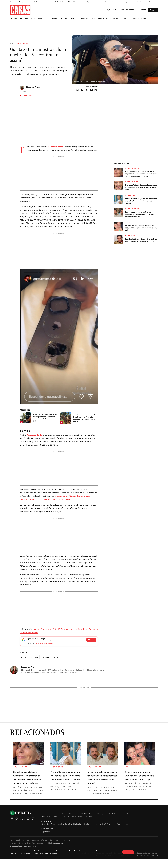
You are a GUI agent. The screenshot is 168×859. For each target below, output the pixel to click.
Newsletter (129, 10)
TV (47, 18)
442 (127, 824)
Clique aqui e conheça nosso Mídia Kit (24, 846)
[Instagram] (12, 819)
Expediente (45, 832)
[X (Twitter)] (22, 819)
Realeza (54, 18)
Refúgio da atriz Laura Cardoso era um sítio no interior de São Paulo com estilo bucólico (47, 2)
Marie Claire (78, 824)
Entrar (143, 10)
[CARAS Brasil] (20, 10)
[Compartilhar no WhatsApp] (77, 90)
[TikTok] (33, 819)
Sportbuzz (72, 816)
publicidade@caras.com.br (53, 843)
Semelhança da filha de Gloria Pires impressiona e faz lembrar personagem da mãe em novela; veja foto (141, 173)
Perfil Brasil (54, 816)
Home (12, 43)
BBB (26, 18)
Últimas (64, 18)
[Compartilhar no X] (87, 90)
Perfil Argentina (108, 824)
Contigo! (100, 814)
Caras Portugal (139, 18)
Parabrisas (96, 824)
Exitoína (68, 824)
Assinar (153, 10)
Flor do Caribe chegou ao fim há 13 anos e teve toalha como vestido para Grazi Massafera (141, 200)
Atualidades (16, 18)
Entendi (128, 852)
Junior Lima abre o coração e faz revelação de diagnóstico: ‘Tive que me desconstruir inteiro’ (140, 214)
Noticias (87, 824)
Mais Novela (135, 814)
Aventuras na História (59, 814)
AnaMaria (45, 814)
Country (125, 18)
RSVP (108, 18)
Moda (33, 18)
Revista (100, 18)
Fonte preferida (48, 643)
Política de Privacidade (20, 853)
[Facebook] (17, 819)
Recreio (63, 816)
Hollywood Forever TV (120, 814)
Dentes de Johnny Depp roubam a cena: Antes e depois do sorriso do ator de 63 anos (141, 187)
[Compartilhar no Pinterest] (96, 90)
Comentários (27, 95)
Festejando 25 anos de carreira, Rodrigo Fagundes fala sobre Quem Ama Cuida (141, 240)
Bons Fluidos (74, 814)
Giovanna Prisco (33, 87)
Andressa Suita (30, 657)
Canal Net (45, 824)
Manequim (146, 814)
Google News (39, 643)
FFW (108, 814)
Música (41, 18)
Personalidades (87, 18)
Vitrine (116, 18)
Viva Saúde (88, 816)
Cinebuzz (92, 814)
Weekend (120, 824)
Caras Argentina (57, 824)
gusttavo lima (50, 657)
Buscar (112, 10)
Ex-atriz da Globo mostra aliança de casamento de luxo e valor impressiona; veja (141, 227)
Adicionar (91, 640)
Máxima (44, 816)
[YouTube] (28, 819)
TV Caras (74, 18)
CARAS (84, 814)
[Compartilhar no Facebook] (82, 90)
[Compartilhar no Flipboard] (91, 90)
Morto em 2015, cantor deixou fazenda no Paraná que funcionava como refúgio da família (106, 2)
